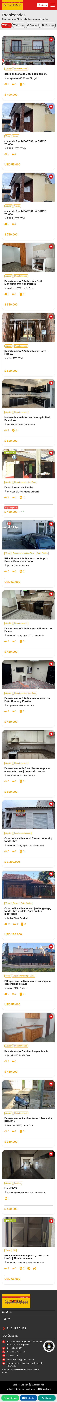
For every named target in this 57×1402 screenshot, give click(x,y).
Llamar (48, 1398)
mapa (52, 25)
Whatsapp (12, 1398)
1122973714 (12, 1355)
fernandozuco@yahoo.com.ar (20, 1359)
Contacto (42, 5)
